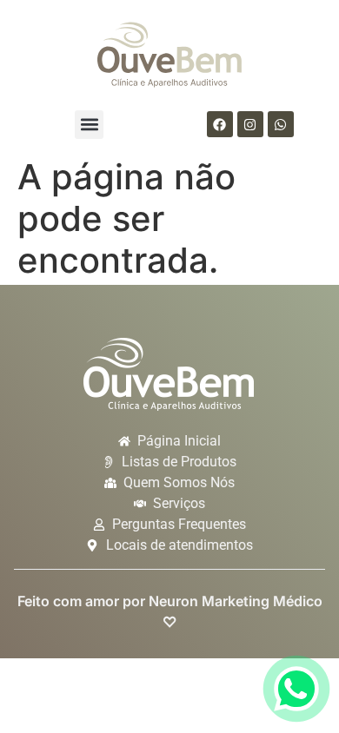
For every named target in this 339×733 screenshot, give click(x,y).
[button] (89, 124)
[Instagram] (250, 124)
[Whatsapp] (281, 124)
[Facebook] (220, 124)
